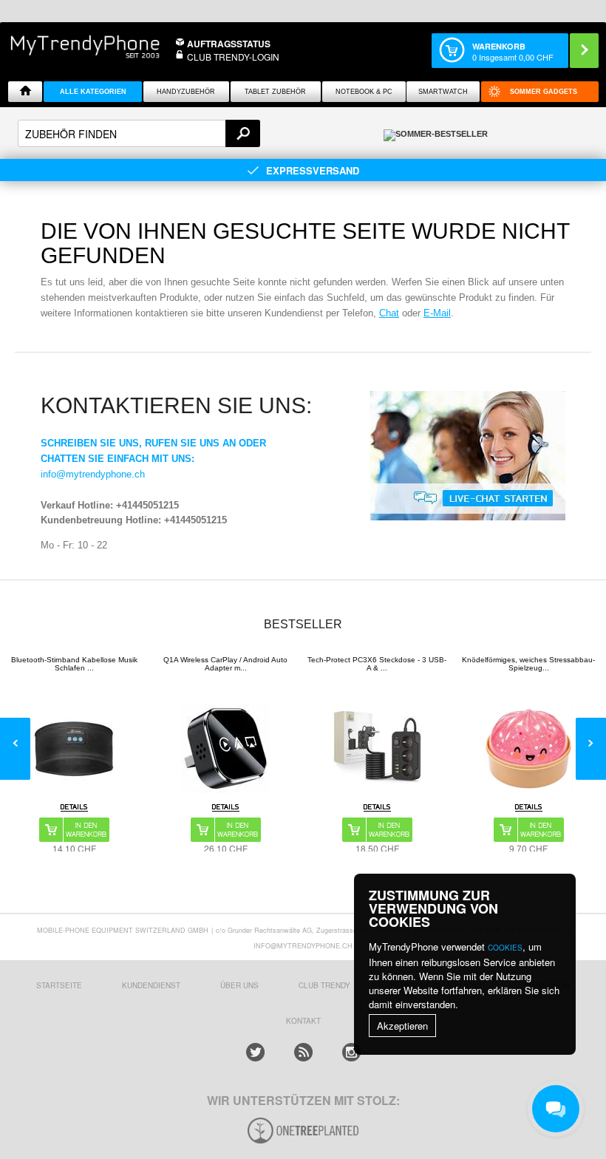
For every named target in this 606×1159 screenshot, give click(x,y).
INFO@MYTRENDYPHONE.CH (303, 946)
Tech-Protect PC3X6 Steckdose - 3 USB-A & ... (376, 664)
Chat (389, 313)
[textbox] (139, 133)
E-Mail (437, 313)
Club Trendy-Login (233, 56)
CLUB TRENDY (324, 985)
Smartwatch (443, 91)
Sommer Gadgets (543, 91)
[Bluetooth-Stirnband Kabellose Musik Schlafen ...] (74, 748)
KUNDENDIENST (151, 985)
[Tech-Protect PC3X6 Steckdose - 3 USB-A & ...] (377, 748)
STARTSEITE (59, 985)
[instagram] (351, 1052)
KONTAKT (303, 1021)
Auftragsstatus (228, 43)
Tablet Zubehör (275, 91)
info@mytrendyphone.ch (93, 474)
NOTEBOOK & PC (364, 91)
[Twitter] (255, 1052)
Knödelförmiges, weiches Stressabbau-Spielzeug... (528, 664)
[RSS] (303, 1052)
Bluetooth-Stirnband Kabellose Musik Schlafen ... (74, 664)
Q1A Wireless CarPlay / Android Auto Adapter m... (225, 664)
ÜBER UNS (239, 985)
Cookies (505, 947)
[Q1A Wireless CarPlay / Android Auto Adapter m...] (225, 748)
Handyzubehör (186, 91)
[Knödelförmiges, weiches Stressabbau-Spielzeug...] (528, 748)
